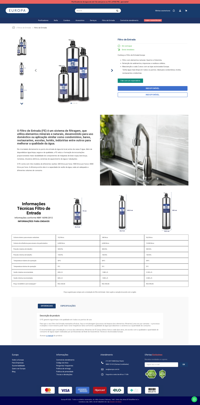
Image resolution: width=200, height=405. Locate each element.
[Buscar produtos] (117, 11)
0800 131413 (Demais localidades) (117, 364)
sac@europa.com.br (112, 369)
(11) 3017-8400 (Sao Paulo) (115, 361)
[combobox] (98, 10)
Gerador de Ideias (116, 402)
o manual (49, 336)
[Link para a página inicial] (14, 28)
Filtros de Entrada (24, 28)
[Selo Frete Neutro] (151, 378)
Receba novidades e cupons (156, 359)
